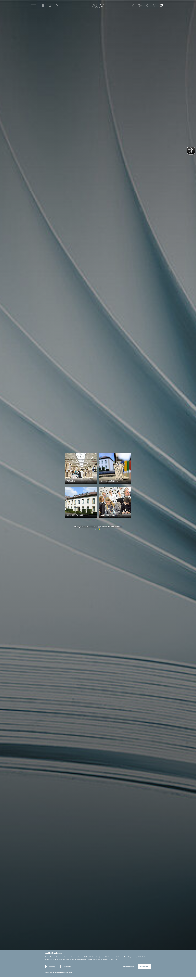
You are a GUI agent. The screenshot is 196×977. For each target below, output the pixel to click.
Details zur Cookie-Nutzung (109, 959)
